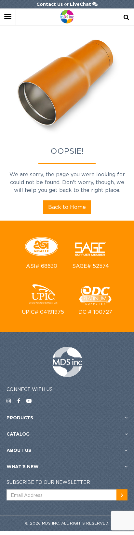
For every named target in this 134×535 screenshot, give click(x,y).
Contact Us (49, 4)
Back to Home (67, 207)
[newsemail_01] (121, 494)
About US (19, 450)
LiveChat (80, 4)
